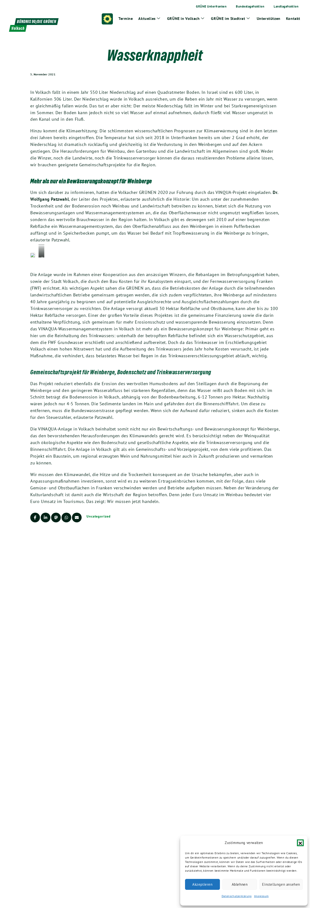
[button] (300, 842)
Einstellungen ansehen (281, 884)
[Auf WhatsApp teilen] (66, 517)
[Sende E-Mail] (77, 517)
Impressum (261, 896)
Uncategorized (98, 516)
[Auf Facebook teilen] (35, 517)
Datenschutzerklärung (237, 896)
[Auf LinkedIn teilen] (45, 517)
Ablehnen (240, 884)
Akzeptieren (202, 884)
